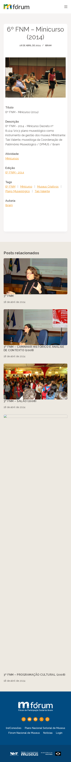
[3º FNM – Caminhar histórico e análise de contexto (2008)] (36, 327)
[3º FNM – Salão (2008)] (36, 382)
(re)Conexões (13, 728)
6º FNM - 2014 (14, 172)
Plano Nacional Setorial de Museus (45, 728)
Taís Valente (42, 191)
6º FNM (10, 186)
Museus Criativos (48, 186)
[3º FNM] (36, 276)
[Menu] (65, 6)
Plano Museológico (17, 191)
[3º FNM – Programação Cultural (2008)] (36, 543)
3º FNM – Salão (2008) (20, 401)
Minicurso (26, 186)
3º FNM (9, 296)
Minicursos (12, 158)
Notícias (48, 732)
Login (59, 732)
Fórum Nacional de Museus (24, 732)
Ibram (48, 45)
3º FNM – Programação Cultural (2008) (34, 674)
